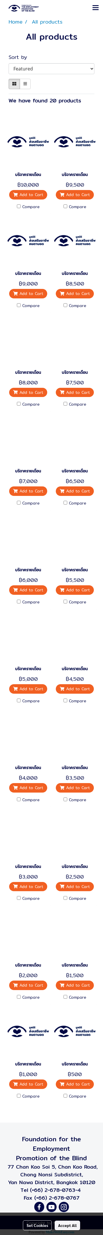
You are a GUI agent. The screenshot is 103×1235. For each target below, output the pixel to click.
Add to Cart (30, 194)
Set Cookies (37, 1225)
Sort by (21, 57)
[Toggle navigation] (95, 8)
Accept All (67, 1225)
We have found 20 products (45, 100)
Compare (30, 207)
